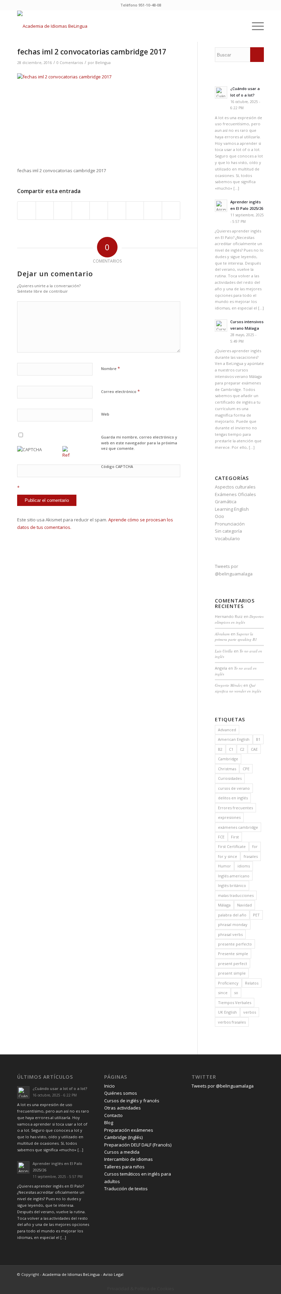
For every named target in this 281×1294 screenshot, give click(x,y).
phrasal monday (232, 924)
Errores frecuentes (235, 807)
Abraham (222, 633)
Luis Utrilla (224, 651)
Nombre (110, 368)
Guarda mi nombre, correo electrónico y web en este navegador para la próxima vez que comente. (139, 442)
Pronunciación (230, 524)
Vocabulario (227, 538)
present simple (232, 973)
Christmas (227, 768)
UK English (227, 1012)
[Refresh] (66, 455)
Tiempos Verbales (234, 1002)
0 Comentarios (70, 62)
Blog (108, 1122)
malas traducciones (236, 895)
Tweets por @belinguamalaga (223, 1086)
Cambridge (228, 758)
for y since (227, 856)
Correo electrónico (120, 391)
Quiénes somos (120, 1093)
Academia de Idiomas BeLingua (71, 1274)
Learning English (232, 509)
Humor (224, 865)
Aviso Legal (113, 1274)
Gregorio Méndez (228, 685)
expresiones (229, 817)
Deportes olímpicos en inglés (239, 619)
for (255, 846)
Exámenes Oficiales (235, 494)
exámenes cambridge (238, 827)
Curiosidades (230, 778)
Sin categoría (228, 531)
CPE (246, 768)
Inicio (109, 1086)
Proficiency (228, 983)
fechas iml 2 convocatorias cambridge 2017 (91, 51)
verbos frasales (232, 1022)
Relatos (251, 983)
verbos (249, 1012)
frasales (251, 856)
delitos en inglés (233, 797)
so (236, 992)
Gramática (225, 501)
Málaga (224, 905)
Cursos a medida (121, 1152)
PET (256, 914)
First (235, 836)
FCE (221, 836)
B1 (258, 739)
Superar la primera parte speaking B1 (236, 636)
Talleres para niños (124, 1167)
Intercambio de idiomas (128, 1159)
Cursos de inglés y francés (131, 1101)
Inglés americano (233, 875)
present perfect (232, 963)
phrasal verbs (230, 934)
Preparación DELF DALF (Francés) (137, 1145)
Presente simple (233, 953)
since (223, 992)
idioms (243, 865)
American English (233, 739)
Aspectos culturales (235, 487)
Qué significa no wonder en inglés (238, 688)
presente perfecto (235, 944)
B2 (220, 749)
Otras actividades (122, 1108)
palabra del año (232, 914)
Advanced (227, 729)
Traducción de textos (126, 1188)
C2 (242, 749)
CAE (254, 749)
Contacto (113, 1115)
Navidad (244, 905)
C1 (231, 749)
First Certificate (232, 846)
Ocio (219, 516)
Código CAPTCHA (117, 466)
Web (105, 414)
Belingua (103, 62)
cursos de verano (234, 788)
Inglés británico (232, 885)
